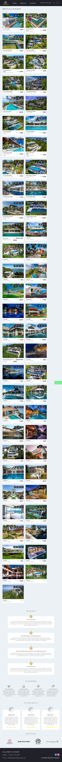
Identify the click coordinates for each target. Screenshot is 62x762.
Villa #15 (5, 460)
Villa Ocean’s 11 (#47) (31, 175)
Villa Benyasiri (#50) (31, 111)
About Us (23, 3)
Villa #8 (28, 520)
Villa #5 (5, 560)
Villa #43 (28, 237)
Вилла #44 (5, 238)
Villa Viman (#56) (30, 50)
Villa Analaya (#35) (30, 196)
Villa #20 (28, 400)
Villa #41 (28, 259)
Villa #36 (5, 299)
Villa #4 (5, 580)
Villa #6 (28, 540)
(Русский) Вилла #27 (8, 359)
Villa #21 (5, 400)
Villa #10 (28, 500)
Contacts (33, 3)
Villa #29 (5, 339)
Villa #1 (28, 560)
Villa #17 (5, 440)
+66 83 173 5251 (46, 3)
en (58, 3)
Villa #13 (5, 480)
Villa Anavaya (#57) (7, 50)
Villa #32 (5, 319)
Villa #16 (28, 440)
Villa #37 (28, 279)
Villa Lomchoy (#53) (7, 91)
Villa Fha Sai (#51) (7, 111)
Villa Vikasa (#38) (7, 131)
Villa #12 (28, 480)
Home (15, 3)
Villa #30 (28, 319)
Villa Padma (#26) (30, 131)
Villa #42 (5, 259)
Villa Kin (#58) (6, 29)
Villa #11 (5, 500)
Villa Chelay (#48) (7, 175)
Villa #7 (5, 540)
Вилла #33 (28, 299)
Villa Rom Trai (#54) (30, 70)
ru (54, 3)
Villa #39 (5, 279)
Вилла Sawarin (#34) (8, 216)
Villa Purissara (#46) (8, 196)
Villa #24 (28, 359)
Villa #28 (28, 339)
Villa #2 (5, 600)
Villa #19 (5, 420)
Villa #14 (28, 460)
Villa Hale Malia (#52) (31, 91)
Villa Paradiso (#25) (7, 152)
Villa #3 (28, 580)
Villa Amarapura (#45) (31, 216)
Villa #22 (28, 380)
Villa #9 (5, 520)
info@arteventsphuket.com (16, 758)
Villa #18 (28, 420)
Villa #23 (5, 380)
